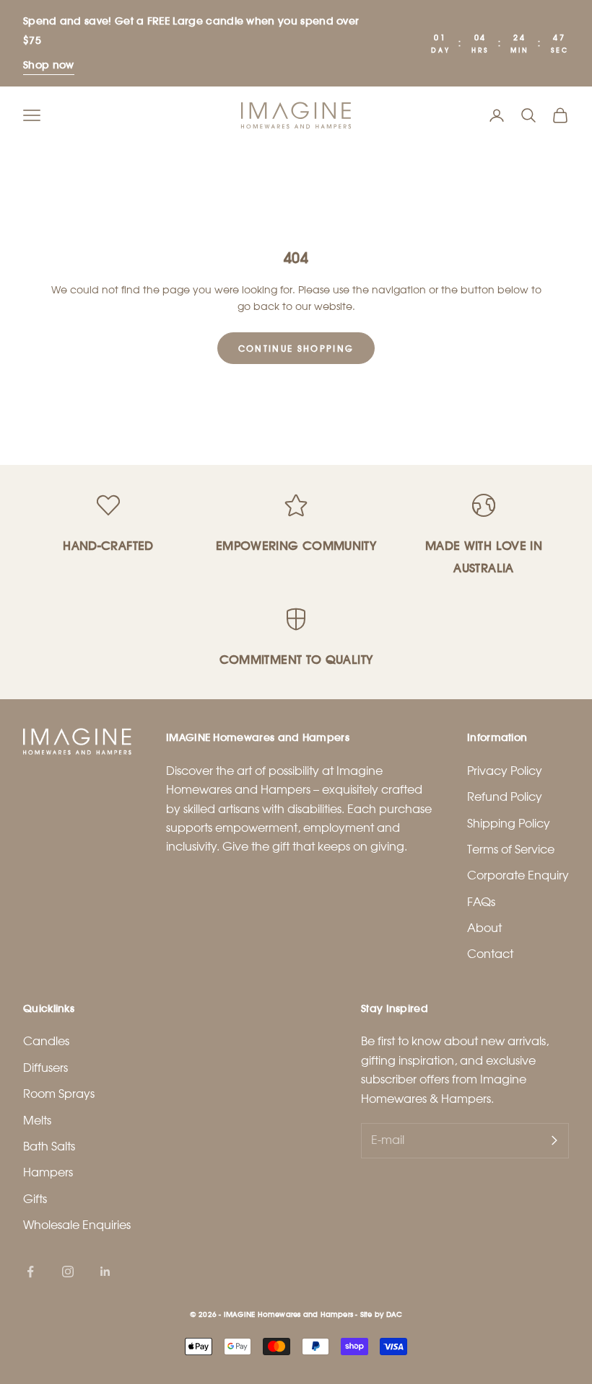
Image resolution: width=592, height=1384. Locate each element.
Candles (46, 1041)
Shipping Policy (508, 823)
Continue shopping (296, 348)
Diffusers (45, 1068)
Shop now (48, 64)
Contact (490, 954)
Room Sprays (59, 1094)
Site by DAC (381, 1314)
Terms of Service (510, 849)
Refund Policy (504, 797)
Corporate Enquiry (518, 875)
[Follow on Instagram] (68, 1271)
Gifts (35, 1199)
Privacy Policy (504, 771)
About (484, 928)
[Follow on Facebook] (30, 1271)
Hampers (48, 1172)
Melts (37, 1120)
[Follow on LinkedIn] (105, 1271)
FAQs (481, 902)
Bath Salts (49, 1146)
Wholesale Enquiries (77, 1225)
